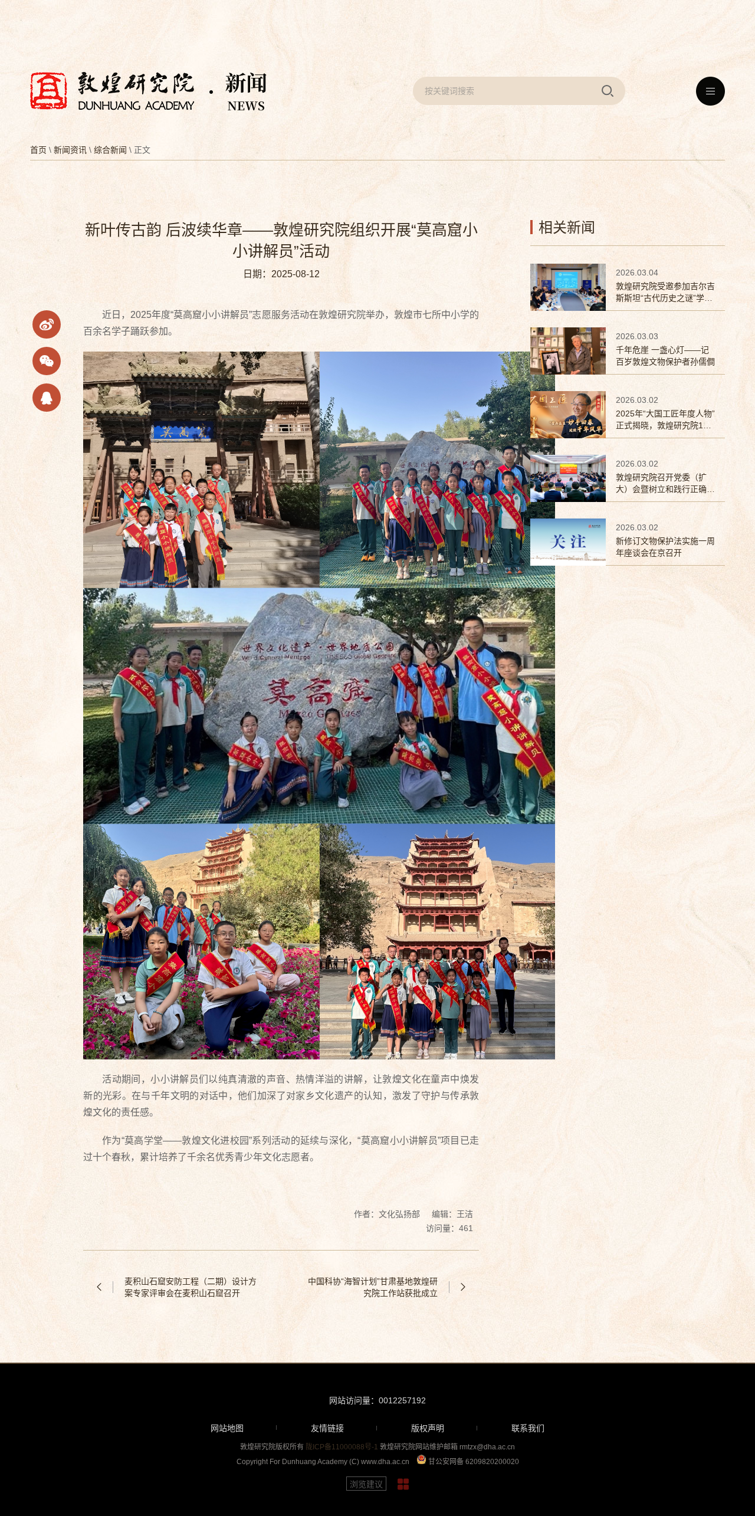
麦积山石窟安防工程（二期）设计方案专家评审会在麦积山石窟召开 (190, 1287)
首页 (38, 150)
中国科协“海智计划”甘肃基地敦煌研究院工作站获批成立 (373, 1287)
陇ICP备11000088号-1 (342, 1447)
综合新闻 (110, 150)
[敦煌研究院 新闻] (148, 91)
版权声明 (427, 1428)
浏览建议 (366, 1484)
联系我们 (527, 1428)
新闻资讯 (70, 150)
